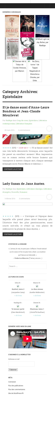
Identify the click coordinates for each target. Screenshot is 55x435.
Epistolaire (33, 120)
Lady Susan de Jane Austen (24, 184)
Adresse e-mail (13, 359)
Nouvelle (15, 192)
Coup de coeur (22, 120)
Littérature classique (34, 189)
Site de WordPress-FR (16, 393)
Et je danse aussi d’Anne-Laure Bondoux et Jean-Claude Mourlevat (26, 111)
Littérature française (24, 123)
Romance (23, 192)
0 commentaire (24, 199)
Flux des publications (15, 386)
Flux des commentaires (16, 389)
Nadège (9, 120)
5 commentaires (24, 130)
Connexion (12, 382)
